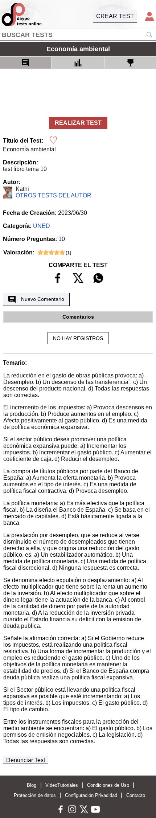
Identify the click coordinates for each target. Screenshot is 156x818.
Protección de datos (35, 795)
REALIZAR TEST (78, 123)
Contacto (135, 795)
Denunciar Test (25, 760)
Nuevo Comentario (42, 299)
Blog (31, 785)
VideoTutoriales (61, 785)
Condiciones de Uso (108, 785)
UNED (41, 226)
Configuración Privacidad (91, 795)
